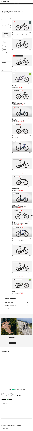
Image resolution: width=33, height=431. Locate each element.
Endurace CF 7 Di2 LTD (15, 274)
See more (4, 54)
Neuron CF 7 (14, 85)
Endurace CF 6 (14, 171)
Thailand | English (5, 428)
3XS (4, 24)
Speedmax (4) (5, 52)
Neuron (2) (4, 49)
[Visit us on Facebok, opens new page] (11, 395)
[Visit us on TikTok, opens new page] (20, 395)
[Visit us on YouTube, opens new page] (15, 395)
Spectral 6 (13, 291)
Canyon (2, 8)
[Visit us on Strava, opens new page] (17, 395)
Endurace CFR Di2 (14, 239)
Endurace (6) (4, 48)
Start (6, 36)
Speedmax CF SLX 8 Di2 (15, 136)
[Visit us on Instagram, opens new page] (13, 395)
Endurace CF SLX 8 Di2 (15, 102)
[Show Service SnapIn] (32, 215)
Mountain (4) (4, 42)
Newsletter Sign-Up (5, 395)
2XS (8, 24)
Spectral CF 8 (14, 222)
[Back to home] (6, 1)
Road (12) (4, 41)
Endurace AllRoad (14, 68)
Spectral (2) (4, 50)
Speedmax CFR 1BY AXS (15, 205)
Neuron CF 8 (14, 33)
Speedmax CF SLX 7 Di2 (15, 188)
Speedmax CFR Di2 (14, 119)
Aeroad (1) (4, 46)
